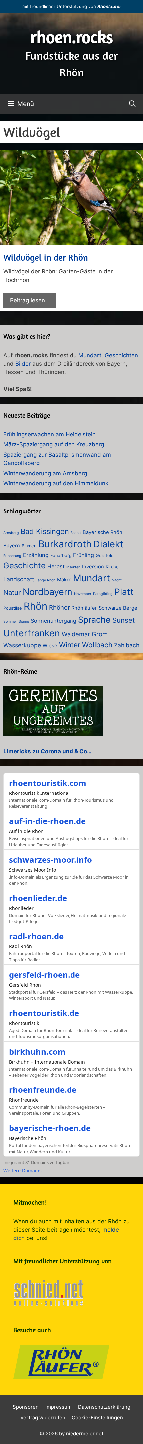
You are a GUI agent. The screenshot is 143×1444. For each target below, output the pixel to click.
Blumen (29, 545)
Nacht (117, 580)
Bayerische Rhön (102, 532)
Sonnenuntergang (53, 620)
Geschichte (24, 565)
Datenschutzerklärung (104, 1407)
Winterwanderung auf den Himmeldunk (55, 483)
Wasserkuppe (22, 645)
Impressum (58, 1407)
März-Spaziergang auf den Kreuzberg (53, 444)
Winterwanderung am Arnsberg (45, 473)
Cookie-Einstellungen (97, 1417)
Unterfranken (31, 633)
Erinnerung (12, 556)
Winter (69, 645)
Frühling (83, 555)
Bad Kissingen (45, 531)
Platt (124, 591)
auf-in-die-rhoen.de (47, 820)
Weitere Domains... (24, 1170)
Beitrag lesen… (30, 300)
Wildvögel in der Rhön (45, 257)
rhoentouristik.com (47, 782)
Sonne (24, 621)
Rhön (35, 606)
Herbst (56, 566)
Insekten (73, 567)
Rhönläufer (109, 6)
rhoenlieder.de (38, 897)
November (82, 594)
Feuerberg (61, 555)
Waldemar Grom (85, 634)
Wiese (50, 646)
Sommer (10, 621)
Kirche (112, 566)
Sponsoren (26, 1407)
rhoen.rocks (71, 36)
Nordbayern (47, 591)
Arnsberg (11, 533)
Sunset (123, 620)
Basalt (76, 533)
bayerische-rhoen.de (50, 1127)
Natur (12, 592)
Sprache (94, 620)
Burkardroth (65, 544)
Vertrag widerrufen (42, 1417)
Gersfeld (105, 555)
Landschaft (18, 579)
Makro (64, 580)
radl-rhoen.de (36, 936)
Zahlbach (126, 645)
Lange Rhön (45, 580)
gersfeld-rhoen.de (44, 974)
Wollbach (97, 645)
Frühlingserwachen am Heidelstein (49, 434)
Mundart (89, 355)
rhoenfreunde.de (42, 1089)
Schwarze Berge (118, 608)
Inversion (93, 567)
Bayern (11, 546)
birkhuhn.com (37, 1051)
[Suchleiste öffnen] (132, 104)
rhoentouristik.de (44, 1012)
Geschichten (121, 355)
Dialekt (108, 544)
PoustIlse (12, 608)
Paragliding (103, 594)
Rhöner (59, 607)
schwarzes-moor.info (50, 859)
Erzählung (36, 555)
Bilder (23, 364)
